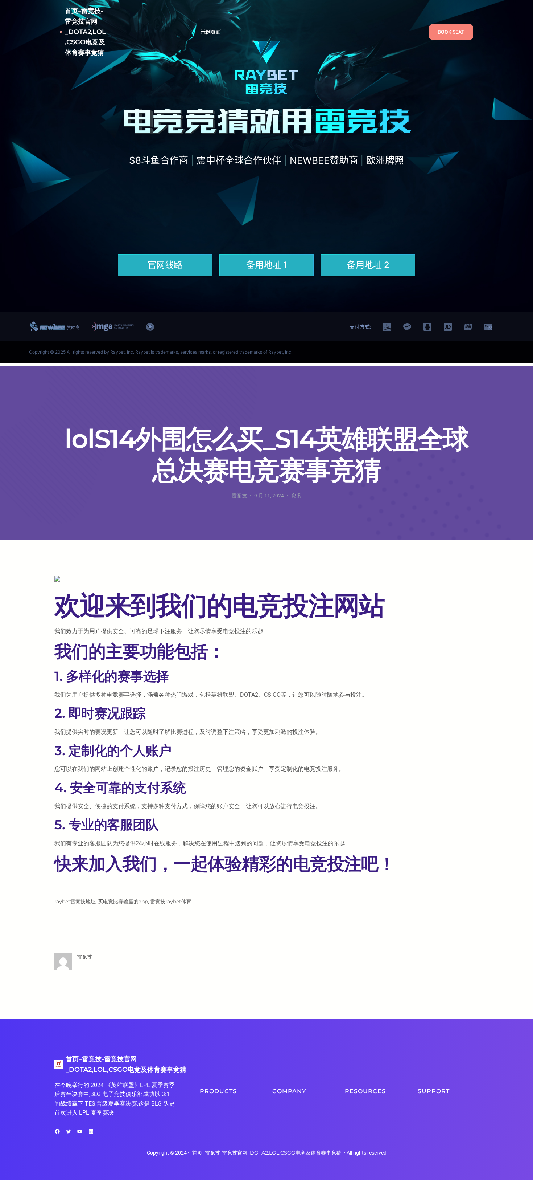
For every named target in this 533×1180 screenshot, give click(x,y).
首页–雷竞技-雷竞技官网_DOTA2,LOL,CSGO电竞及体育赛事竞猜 (85, 32)
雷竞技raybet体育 (170, 901)
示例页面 (211, 32)
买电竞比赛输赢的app (123, 901)
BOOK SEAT (451, 32)
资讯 (296, 495)
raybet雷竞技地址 (75, 901)
